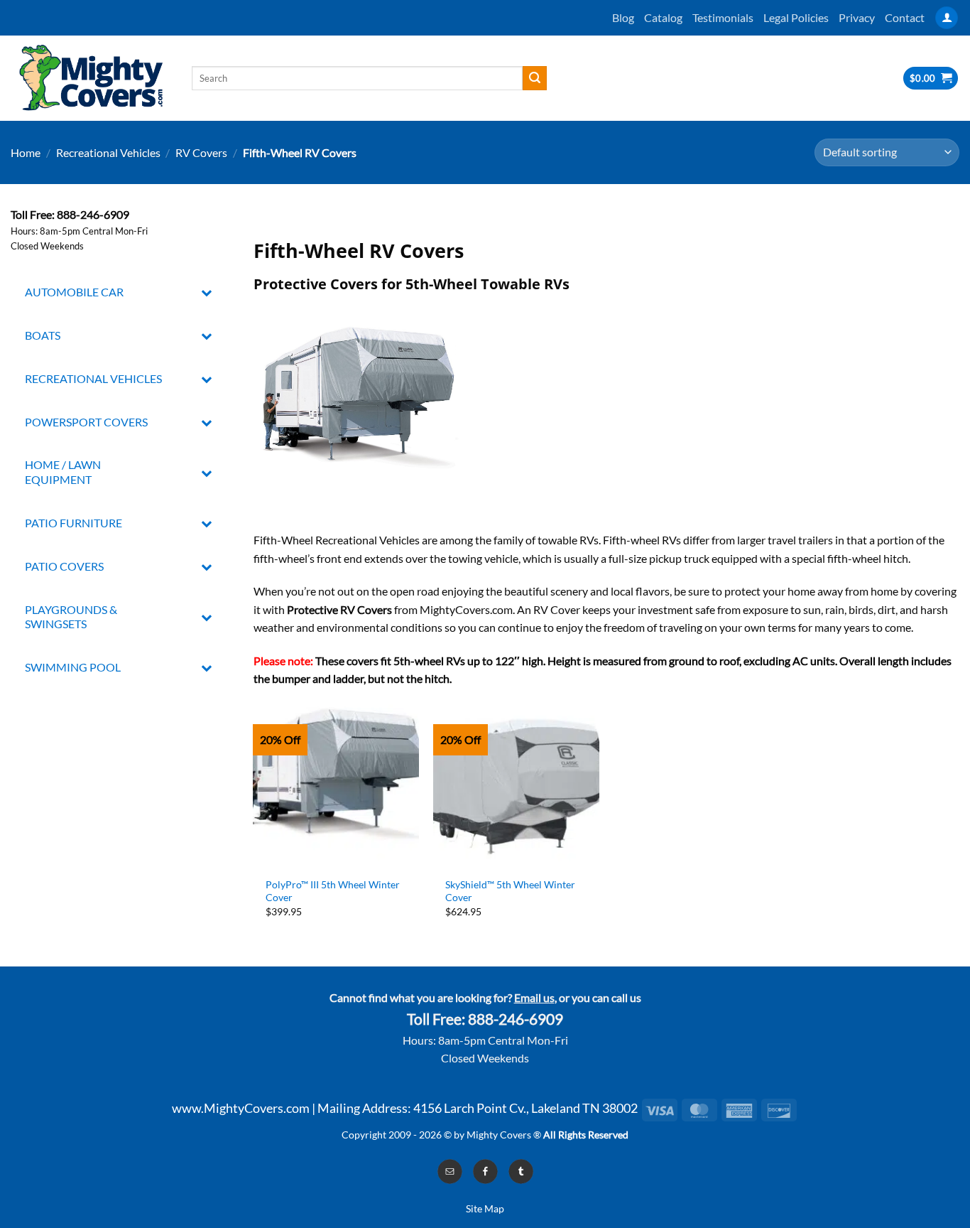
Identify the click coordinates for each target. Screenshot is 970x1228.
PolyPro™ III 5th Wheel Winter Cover (333, 891)
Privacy (857, 17)
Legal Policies (796, 17)
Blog (623, 17)
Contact (905, 17)
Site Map (485, 1208)
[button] (946, 18)
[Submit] (535, 78)
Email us (534, 997)
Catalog (663, 17)
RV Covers (201, 152)
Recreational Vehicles (108, 152)
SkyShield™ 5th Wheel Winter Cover (510, 891)
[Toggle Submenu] (207, 292)
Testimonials (722, 17)
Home (25, 152)
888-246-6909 (515, 1019)
